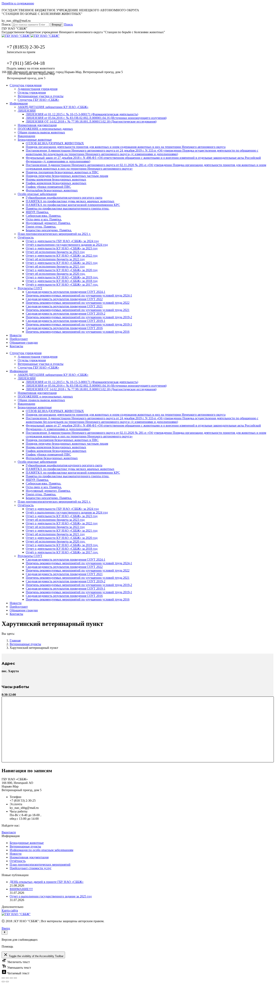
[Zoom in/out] (15, 978)
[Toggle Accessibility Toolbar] (4, 932)
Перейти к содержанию (18, 3)
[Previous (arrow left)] (3, 981)
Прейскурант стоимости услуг (31, 868)
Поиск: (6, 24)
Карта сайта (10, 910)
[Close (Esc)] (3, 978)
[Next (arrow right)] (7, 981)
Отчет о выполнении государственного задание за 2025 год (51, 896)
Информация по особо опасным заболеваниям (41, 850)
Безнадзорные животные (27, 842)
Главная (15, 640)
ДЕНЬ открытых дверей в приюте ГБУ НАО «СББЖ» (47, 882)
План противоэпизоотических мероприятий (40, 864)
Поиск (68, 24)
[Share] (7, 978)
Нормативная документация (29, 857)
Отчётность (18, 861)
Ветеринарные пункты (25, 644)
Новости (16, 853)
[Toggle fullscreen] (11, 978)
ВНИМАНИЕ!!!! (21, 889)
